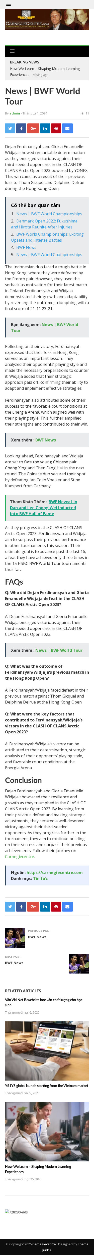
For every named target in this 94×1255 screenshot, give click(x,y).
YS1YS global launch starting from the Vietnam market (46, 1086)
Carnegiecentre (19, 856)
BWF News (26, 247)
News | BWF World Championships (49, 214)
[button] (8, 4)
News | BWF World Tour (58, 650)
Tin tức (40, 878)
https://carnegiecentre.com (55, 872)
